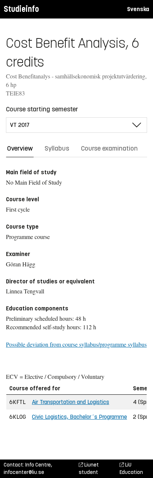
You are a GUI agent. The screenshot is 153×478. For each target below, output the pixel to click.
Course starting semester (42, 109)
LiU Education (131, 468)
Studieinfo (21, 9)
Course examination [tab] (109, 148)
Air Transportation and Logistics (70, 401)
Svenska (138, 9)
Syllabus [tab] (57, 148)
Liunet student (89, 468)
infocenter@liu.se (24, 472)
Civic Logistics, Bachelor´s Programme (79, 416)
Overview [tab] (20, 148)
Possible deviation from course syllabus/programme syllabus (76, 344)
